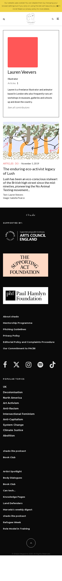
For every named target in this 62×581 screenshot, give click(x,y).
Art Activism (11, 403)
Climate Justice (13, 430)
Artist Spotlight (12, 471)
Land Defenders (13, 503)
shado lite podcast (14, 450)
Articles (8, 163)
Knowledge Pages (14, 496)
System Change (13, 424)
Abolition (9, 435)
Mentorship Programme (17, 322)
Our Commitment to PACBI (19, 348)
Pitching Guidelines (14, 329)
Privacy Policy (11, 335)
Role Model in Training (16, 528)
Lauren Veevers (22, 72)
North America (12, 397)
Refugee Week (12, 522)
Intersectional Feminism (19, 414)
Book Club (9, 457)
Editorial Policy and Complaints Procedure (28, 342)
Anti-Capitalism (13, 419)
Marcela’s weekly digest (17, 509)
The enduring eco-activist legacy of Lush (29, 171)
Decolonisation (13, 392)
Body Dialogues (12, 477)
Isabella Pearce (17, 197)
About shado (11, 316)
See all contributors (18, 107)
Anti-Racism (11, 408)
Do (17, 163)
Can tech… (9, 490)
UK (5, 386)
